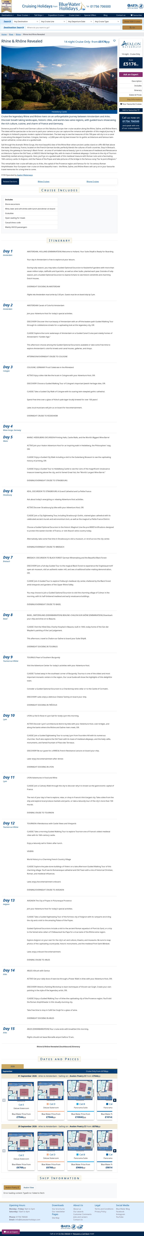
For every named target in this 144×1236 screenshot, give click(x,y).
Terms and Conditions (104, 1209)
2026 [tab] (13, 1066)
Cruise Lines (74, 15)
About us (77, 1209)
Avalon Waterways (25, 175)
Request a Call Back (81, 1234)
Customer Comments (82, 1214)
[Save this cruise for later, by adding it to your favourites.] (113, 42)
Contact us (120, 15)
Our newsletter (58, 1211)
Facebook (120, 1211)
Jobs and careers (80, 1217)
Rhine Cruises (43, 181)
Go (133, 27)
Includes (138, 85)
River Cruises (22, 15)
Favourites (137, 15)
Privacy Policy (100, 1211)
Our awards (78, 1211)
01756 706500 (131, 121)
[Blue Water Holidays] (72, 6)
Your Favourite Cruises (132, 104)
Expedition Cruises (56, 15)
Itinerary (138, 90)
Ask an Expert (12, 1232)
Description (137, 81)
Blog (105, 15)
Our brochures (58, 1209)
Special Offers (90, 15)
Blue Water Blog (123, 1209)
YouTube (119, 1217)
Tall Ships (38, 15)
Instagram (120, 1214)
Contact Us (78, 1219)
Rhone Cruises (93, 181)
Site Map (55, 1218)
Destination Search (14, 27)
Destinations (7, 15)
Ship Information (134, 99)
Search (7, 21)
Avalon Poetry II (12, 1187)
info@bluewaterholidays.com (27, 1219)
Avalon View (29, 1187)
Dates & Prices (135, 95)
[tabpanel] (59, 1121)
